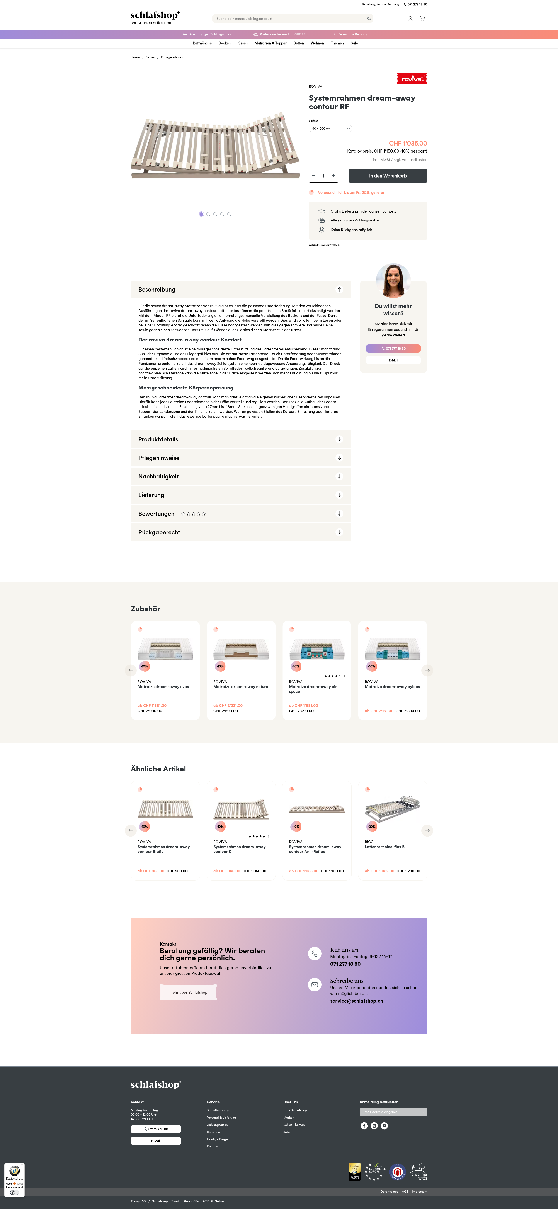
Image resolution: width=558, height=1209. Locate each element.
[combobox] (288, 18)
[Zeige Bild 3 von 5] (215, 214)
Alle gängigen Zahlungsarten (210, 34)
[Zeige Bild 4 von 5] (222, 214)
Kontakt (212, 1146)
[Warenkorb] (422, 18)
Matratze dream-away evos (163, 686)
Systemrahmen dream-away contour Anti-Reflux (315, 849)
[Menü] (22, 1165)
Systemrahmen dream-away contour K (239, 849)
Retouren (213, 1132)
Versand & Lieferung (221, 1117)
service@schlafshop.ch (356, 1000)
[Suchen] (369, 18)
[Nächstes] (427, 671)
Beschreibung (156, 289)
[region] (215, 145)
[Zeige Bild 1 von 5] (201, 214)
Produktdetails (158, 439)
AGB (405, 1191)
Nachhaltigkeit (158, 476)
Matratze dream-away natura (240, 686)
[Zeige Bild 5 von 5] (229, 214)
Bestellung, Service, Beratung (380, 4)
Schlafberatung (218, 1110)
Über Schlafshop (295, 1110)
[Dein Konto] (410, 18)
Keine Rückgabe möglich (351, 230)
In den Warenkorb (388, 175)
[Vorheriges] (131, 671)
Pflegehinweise (158, 457)
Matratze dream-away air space (313, 689)
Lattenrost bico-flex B (385, 846)
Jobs (286, 1132)
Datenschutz (389, 1191)
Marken (288, 1117)
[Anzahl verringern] (313, 176)
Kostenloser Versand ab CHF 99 (282, 34)
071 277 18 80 (417, 4)
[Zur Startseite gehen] (155, 17)
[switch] (14, 1192)
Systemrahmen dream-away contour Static (164, 849)
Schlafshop (160, 1201)
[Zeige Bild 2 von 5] (208, 214)
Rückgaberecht (159, 532)
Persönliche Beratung (353, 34)
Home (135, 57)
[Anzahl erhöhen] (334, 176)
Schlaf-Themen (294, 1125)
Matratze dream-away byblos (392, 686)
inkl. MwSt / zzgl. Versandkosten (400, 160)
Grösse (313, 121)
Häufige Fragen (218, 1139)
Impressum (419, 1191)
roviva (315, 86)
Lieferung (151, 494)
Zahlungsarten (217, 1125)
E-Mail (393, 360)
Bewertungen (226, 516)
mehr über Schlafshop (188, 992)
